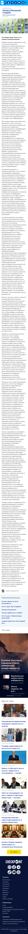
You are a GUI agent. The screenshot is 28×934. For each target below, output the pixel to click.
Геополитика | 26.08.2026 (10, 670)
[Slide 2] (17, 696)
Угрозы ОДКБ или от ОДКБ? (12, 613)
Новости (13, 683)
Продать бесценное (9, 609)
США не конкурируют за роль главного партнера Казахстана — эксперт (12, 795)
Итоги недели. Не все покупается (16, 689)
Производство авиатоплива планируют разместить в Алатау (14, 724)
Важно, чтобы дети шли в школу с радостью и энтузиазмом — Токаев (13, 770)
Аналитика (14, 693)
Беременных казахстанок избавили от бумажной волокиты (17, 678)
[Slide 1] (10, 696)
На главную (14, 852)
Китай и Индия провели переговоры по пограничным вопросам (12, 844)
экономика (6, 8)
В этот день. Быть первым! (11, 606)
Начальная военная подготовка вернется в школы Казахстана (12, 820)
